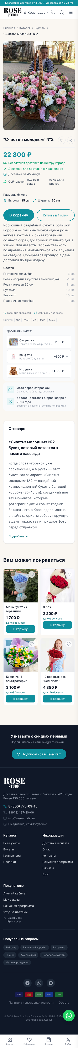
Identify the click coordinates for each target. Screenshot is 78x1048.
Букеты (40, 28)
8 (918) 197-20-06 (21, 812)
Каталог (24, 28)
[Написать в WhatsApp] (69, 1015)
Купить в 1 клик (55, 215)
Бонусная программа (57, 862)
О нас (46, 849)
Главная (9, 28)
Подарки (9, 862)
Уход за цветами (15, 912)
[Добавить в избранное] (62, 140)
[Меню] (71, 12)
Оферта (63, 1002)
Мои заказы (11, 899)
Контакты (49, 855)
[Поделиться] (71, 140)
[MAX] (51, 983)
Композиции (12, 855)
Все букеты (11, 843)
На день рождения (17, 962)
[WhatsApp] (39, 983)
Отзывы (48, 868)
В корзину (18, 215)
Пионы (10, 954)
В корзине (59, 947)
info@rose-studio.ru (21, 818)
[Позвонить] (52, 12)
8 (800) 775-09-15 (22, 806)
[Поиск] (61, 12)
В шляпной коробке (34, 947)
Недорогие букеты (53, 954)
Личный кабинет (15, 893)
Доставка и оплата (55, 843)
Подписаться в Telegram (41, 754)
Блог (45, 874)
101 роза (11, 947)
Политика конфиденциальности (31, 1002)
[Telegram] (27, 983)
